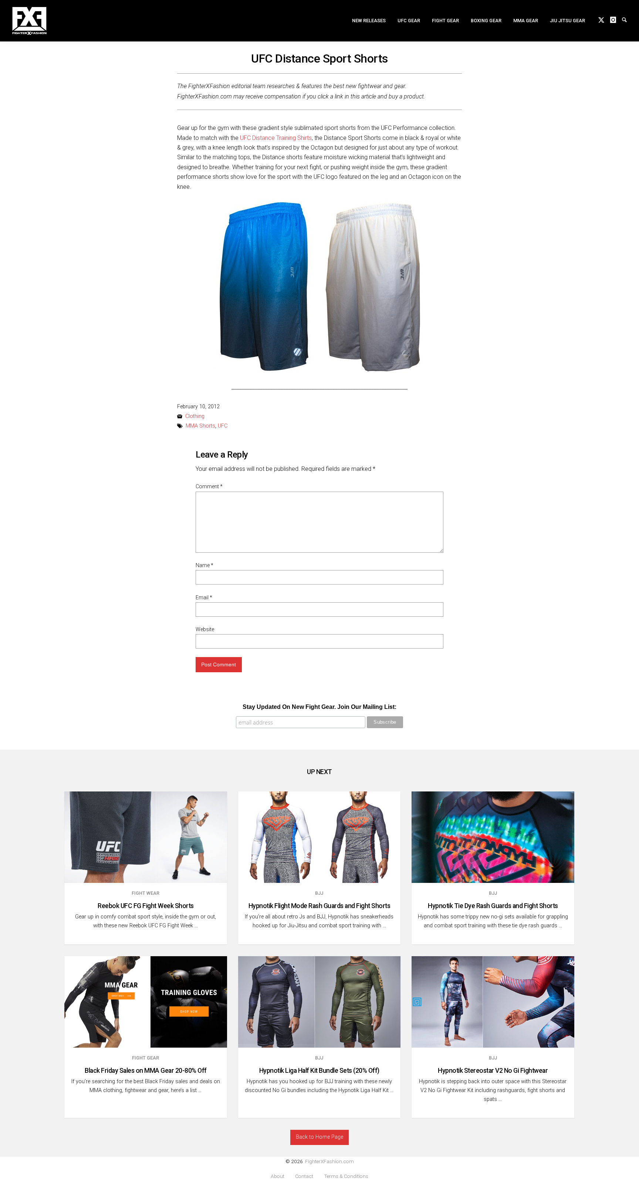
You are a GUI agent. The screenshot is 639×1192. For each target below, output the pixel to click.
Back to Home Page (319, 1137)
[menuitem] (369, 20)
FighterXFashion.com (329, 1161)
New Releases (369, 20)
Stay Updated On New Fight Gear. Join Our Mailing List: (319, 707)
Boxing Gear (486, 20)
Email (204, 597)
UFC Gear (409, 20)
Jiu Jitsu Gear (567, 20)
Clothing (194, 416)
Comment (209, 486)
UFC (222, 426)
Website (205, 629)
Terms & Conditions (346, 1176)
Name (204, 565)
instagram (616, 19)
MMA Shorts (200, 426)
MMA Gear (525, 20)
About (277, 1176)
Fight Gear (445, 20)
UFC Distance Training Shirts (276, 137)
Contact (304, 1176)
